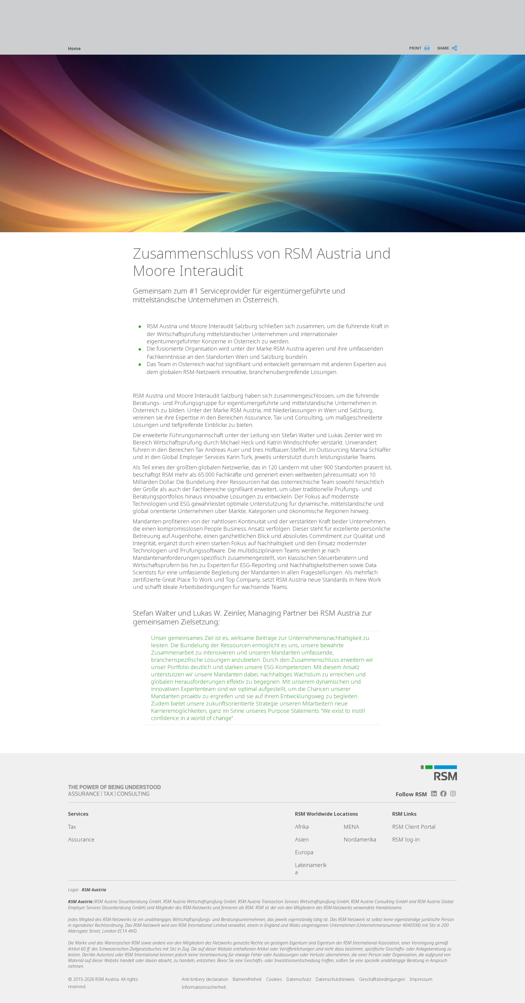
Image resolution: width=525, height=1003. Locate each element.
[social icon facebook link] (444, 793)
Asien (302, 839)
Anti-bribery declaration (205, 979)
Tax (72, 826)
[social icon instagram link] (453, 793)
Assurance (81, 839)
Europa (304, 852)
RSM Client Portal (414, 826)
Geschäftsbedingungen (382, 979)
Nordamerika (360, 839)
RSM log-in (406, 839)
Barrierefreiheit (247, 979)
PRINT (415, 48)
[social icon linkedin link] (434, 793)
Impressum (421, 979)
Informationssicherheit (204, 987)
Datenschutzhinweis (335, 979)
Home (74, 48)
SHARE (443, 48)
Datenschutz (299, 979)
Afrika (302, 826)
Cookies (274, 979)
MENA (351, 826)
